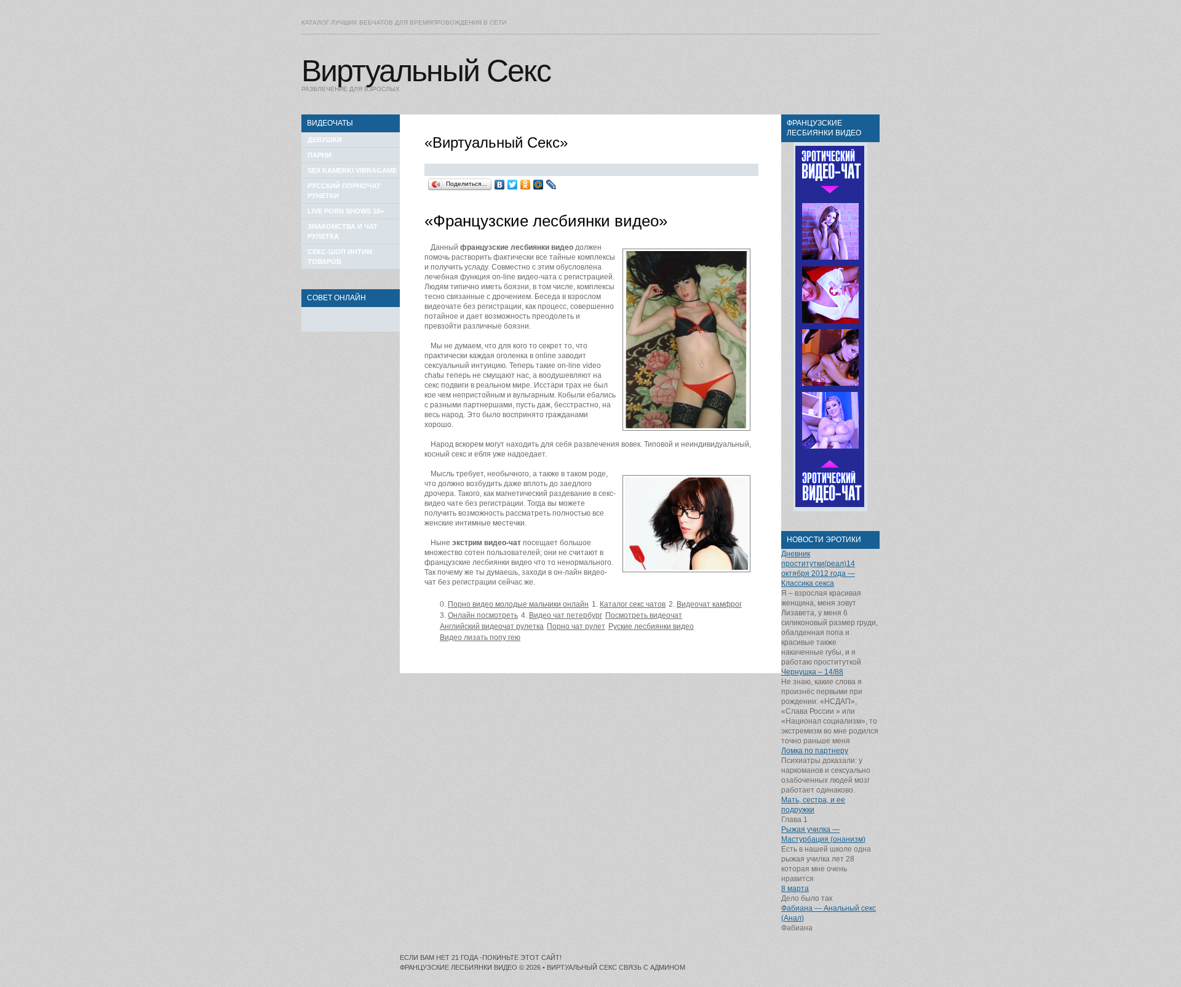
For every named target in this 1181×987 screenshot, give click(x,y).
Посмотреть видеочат (643, 615)
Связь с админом (652, 967)
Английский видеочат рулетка (492, 626)
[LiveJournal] (551, 185)
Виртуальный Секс (426, 71)
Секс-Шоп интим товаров (340, 256)
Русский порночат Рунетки (344, 190)
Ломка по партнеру (814, 750)
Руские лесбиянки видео (651, 626)
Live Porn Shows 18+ (346, 211)
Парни (320, 155)
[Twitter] (512, 185)
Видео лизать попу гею (480, 637)
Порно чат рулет (576, 626)
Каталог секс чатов (633, 604)
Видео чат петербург (565, 615)
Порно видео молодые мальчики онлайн (518, 604)
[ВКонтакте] (499, 185)
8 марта (795, 888)
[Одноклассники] (525, 185)
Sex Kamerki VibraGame (352, 170)
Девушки (325, 139)
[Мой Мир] (538, 185)
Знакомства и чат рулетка (343, 231)
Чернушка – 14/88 (812, 672)
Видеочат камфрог (709, 604)
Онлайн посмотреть (483, 615)
